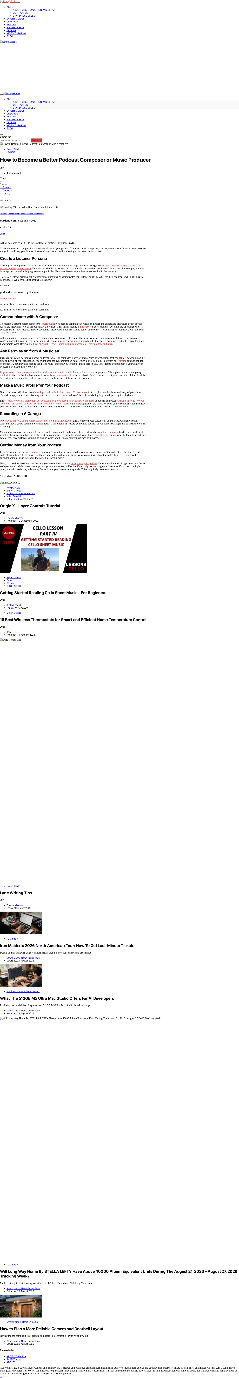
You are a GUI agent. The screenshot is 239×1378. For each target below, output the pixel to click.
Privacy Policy (16, 1356)
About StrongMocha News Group (34, 9)
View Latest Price (9, 298)
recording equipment (108, 432)
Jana (2, 233)
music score (86, 326)
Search (36, 140)
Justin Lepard (14, 605)
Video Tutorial (16, 33)
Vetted (11, 24)
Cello (9, 580)
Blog (10, 36)
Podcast (11, 151)
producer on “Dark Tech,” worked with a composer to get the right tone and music (71, 344)
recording (121, 360)
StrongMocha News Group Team (23, 957)
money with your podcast (84, 463)
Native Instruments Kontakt (21, 493)
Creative (12, 21)
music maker (48, 323)
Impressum (14, 1359)
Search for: (5, 136)
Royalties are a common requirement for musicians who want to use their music (40, 372)
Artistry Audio (13, 487)
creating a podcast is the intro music (53, 392)
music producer (32, 452)
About (11, 7)
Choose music (80, 392)
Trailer (11, 30)
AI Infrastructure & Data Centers (23, 991)
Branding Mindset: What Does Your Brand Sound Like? (22, 214)
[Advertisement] (119, 67)
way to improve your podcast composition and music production (38, 420)
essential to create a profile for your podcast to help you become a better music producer (49, 400)
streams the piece (65, 375)
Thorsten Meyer (15, 518)
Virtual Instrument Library (20, 498)
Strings (10, 583)
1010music (12, 938)
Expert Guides (16, 18)
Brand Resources (24, 15)
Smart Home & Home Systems (22, 1321)
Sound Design (15, 27)
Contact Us (20, 12)
